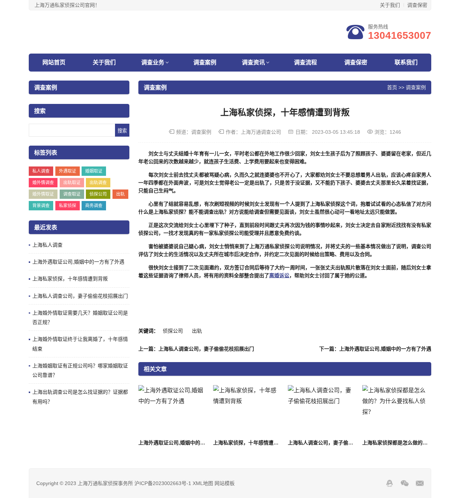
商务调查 (93, 205)
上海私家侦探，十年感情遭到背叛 (70, 279)
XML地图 (203, 483)
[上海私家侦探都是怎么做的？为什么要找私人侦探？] (396, 411)
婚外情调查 (43, 182)
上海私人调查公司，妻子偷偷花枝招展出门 (80, 296)
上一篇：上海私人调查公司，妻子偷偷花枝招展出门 (196, 349)
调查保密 (417, 5)
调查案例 (204, 62)
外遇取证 (67, 171)
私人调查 (41, 171)
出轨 (120, 194)
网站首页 (53, 62)
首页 (392, 87)
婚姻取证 (93, 171)
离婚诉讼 (279, 275)
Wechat (405, 483)
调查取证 (71, 194)
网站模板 (225, 483)
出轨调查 (98, 182)
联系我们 (406, 62)
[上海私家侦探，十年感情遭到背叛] (247, 411)
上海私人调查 (47, 245)
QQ (390, 483)
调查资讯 (253, 62)
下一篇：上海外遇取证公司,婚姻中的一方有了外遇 (375, 349)
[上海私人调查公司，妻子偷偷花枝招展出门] (322, 411)
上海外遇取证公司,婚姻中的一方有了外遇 (78, 262)
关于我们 (390, 5)
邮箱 (420, 483)
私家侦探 (67, 205)
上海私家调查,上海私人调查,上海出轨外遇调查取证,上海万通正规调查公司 (122, 32)
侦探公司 (98, 194)
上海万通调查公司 (261, 132)
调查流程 (305, 62)
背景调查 (41, 205)
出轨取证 (71, 182)
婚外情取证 (43, 194)
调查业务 (152, 62)
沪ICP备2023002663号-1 (162, 483)
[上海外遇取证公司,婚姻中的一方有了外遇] (172, 411)
